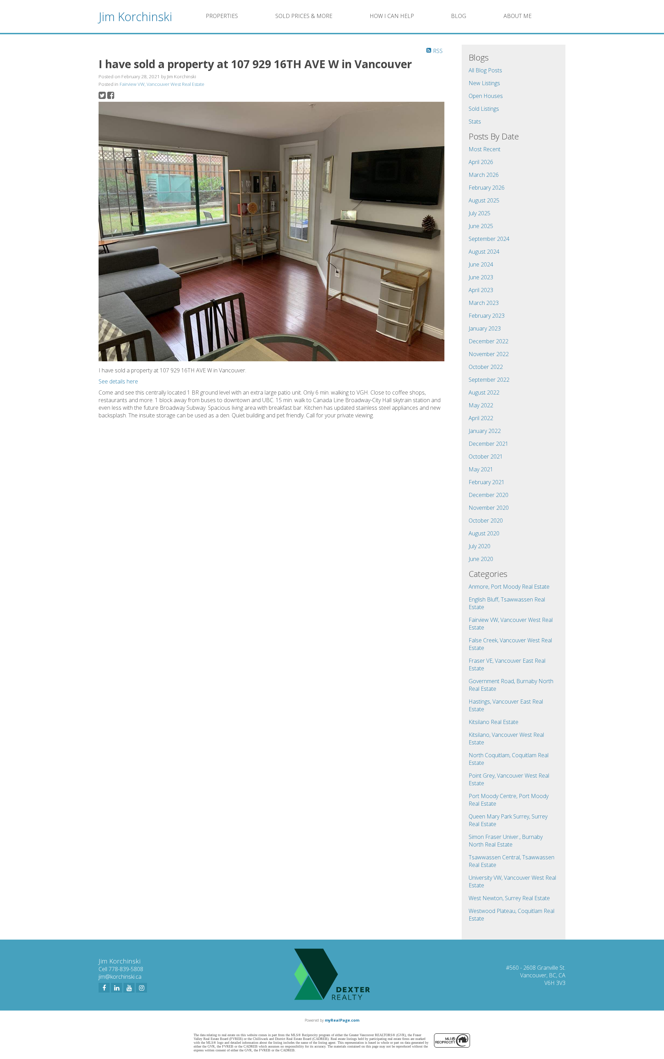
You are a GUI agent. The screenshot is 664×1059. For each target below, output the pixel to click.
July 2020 (479, 546)
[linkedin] (116, 988)
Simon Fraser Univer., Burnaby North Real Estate (506, 840)
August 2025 (484, 200)
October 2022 (486, 367)
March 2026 (484, 175)
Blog (458, 16)
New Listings (484, 83)
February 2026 (487, 187)
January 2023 (485, 328)
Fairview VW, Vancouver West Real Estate (162, 84)
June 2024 (481, 264)
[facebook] (104, 988)
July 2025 (479, 213)
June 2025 (481, 226)
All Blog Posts (485, 70)
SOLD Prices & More (303, 16)
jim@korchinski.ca (120, 976)
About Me (518, 16)
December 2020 (488, 495)
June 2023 (481, 277)
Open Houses (486, 96)
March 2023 (484, 303)
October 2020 (486, 520)
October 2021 (486, 456)
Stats (475, 121)
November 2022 (489, 354)
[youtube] (129, 988)
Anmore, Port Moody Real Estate (509, 586)
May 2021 (481, 469)
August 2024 (484, 251)
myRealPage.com (342, 1020)
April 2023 (481, 290)
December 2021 (488, 443)
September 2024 (489, 239)
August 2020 (484, 533)
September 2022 (489, 379)
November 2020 (489, 508)
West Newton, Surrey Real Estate (509, 898)
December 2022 (488, 341)
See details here (118, 381)
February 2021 (487, 482)
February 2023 (487, 315)
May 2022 (481, 405)
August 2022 (484, 392)
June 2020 (481, 559)
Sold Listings (484, 108)
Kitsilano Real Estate (493, 722)
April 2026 (481, 162)
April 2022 (481, 418)
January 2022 (485, 431)
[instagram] (141, 988)
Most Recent (484, 149)
